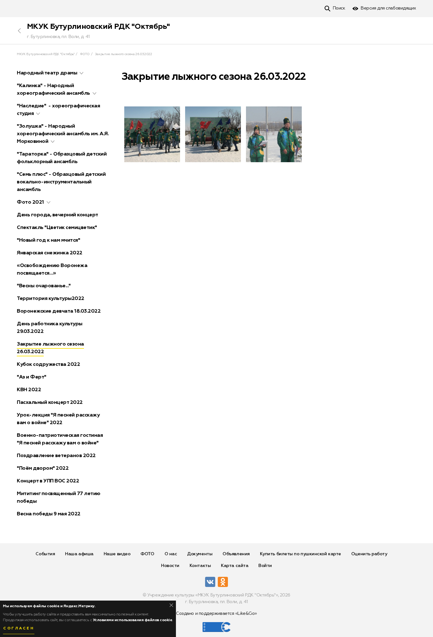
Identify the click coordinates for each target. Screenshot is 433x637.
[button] (81, 73)
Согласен (18, 628)
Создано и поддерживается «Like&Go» (216, 613)
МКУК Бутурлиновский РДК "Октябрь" (98, 26)
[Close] (171, 605)
